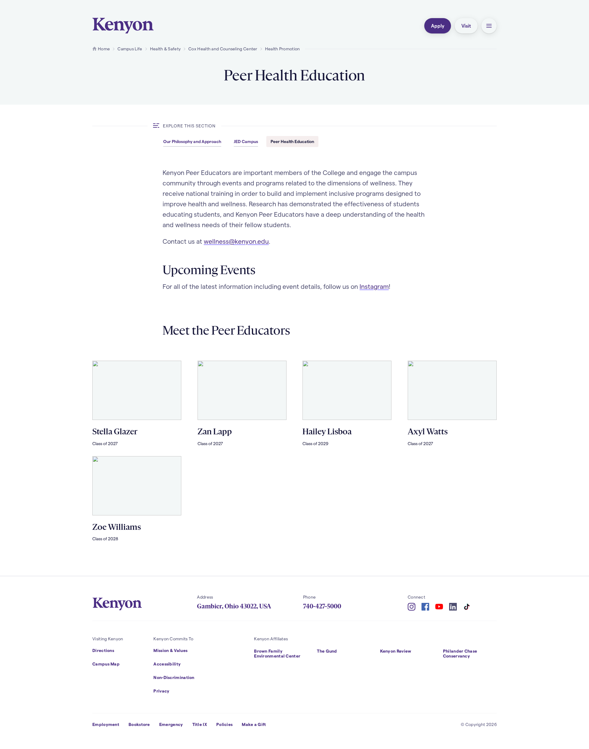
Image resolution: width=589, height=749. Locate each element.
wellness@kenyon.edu (236, 241)
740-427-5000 (322, 606)
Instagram (374, 286)
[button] (489, 25)
